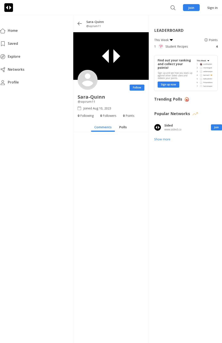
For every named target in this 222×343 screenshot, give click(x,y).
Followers (108, 116)
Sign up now (168, 84)
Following (86, 116)
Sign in (212, 7)
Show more (162, 139)
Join (191, 7)
